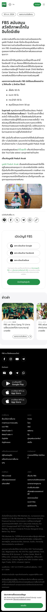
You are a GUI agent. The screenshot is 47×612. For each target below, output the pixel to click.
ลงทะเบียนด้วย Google (23, 245)
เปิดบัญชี (37, 5)
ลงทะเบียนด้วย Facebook (24, 253)
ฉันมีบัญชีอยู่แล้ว (23, 282)
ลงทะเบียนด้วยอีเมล (21, 260)
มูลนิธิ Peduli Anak (10, 164)
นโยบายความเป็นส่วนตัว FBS (20, 270)
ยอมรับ (23, 605)
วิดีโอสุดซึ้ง (22, 149)
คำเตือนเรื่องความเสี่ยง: (10, 579)
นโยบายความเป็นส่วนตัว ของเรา (22, 599)
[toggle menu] (43, 4)
